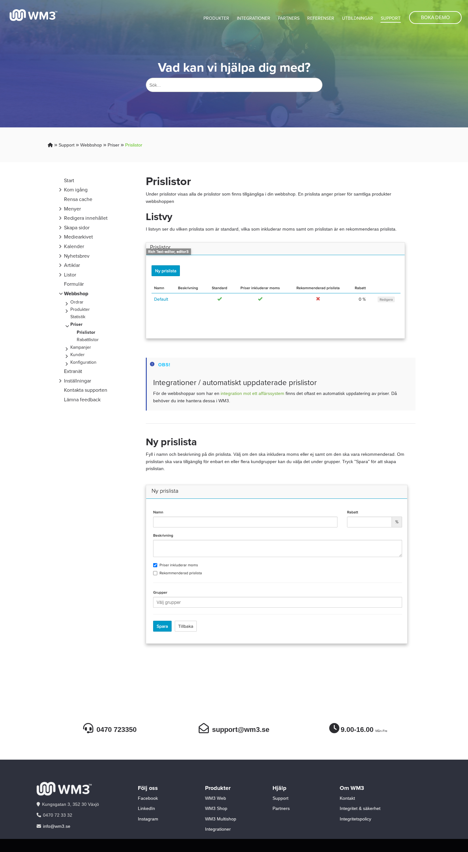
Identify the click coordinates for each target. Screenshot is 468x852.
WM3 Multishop (220, 818)
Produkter (216, 18)
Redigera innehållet (86, 218)
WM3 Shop (216, 808)
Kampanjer (80, 347)
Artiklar (72, 265)
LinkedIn (146, 808)
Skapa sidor (76, 227)
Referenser (320, 18)
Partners (289, 18)
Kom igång (76, 189)
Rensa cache (78, 199)
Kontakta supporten (85, 390)
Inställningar (77, 380)
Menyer (72, 208)
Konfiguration (83, 362)
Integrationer (253, 18)
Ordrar (76, 302)
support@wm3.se (240, 730)
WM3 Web (215, 798)
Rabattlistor (88, 339)
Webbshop (91, 144)
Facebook (148, 798)
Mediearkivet (78, 236)
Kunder (77, 354)
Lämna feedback (82, 399)
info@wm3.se (56, 826)
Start (69, 180)
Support (391, 18)
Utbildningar (357, 18)
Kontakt (347, 798)
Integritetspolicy (355, 818)
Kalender (74, 246)
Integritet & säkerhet (360, 808)
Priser (113, 144)
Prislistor (133, 144)
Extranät (73, 371)
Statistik (77, 316)
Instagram (148, 818)
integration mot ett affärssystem (251, 393)
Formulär (74, 284)
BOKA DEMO (435, 17)
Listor (70, 274)
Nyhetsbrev (76, 256)
